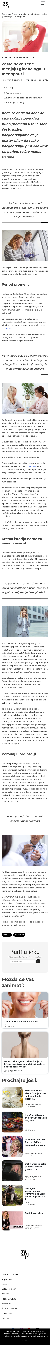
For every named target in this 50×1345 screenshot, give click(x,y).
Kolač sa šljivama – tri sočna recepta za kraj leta (36, 1118)
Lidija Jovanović (29, 1178)
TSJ (8, 1025)
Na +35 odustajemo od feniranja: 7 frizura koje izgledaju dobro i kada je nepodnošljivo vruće (24, 1064)
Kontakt (6, 1284)
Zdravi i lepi (17, 14)
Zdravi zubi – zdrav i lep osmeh (21, 1021)
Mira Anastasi (39, 1153)
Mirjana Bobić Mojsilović (32, 1227)
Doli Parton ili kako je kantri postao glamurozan (35, 1167)
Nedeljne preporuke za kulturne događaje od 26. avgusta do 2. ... (35, 1194)
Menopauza (27, 57)
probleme (6, 328)
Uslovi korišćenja (10, 1289)
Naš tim (5, 1294)
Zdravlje (6, 935)
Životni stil (7, 1304)
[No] (47, 1337)
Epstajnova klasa (34, 1213)
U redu (25, 1340)
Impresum (7, 1279)
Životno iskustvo (10, 1308)
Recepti (5, 1318)
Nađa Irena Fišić (18, 1070)
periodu (32, 466)
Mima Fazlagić (30, 80)
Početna (6, 14)
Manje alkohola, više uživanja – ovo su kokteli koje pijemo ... (35, 1094)
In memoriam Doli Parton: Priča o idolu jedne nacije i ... (35, 1143)
